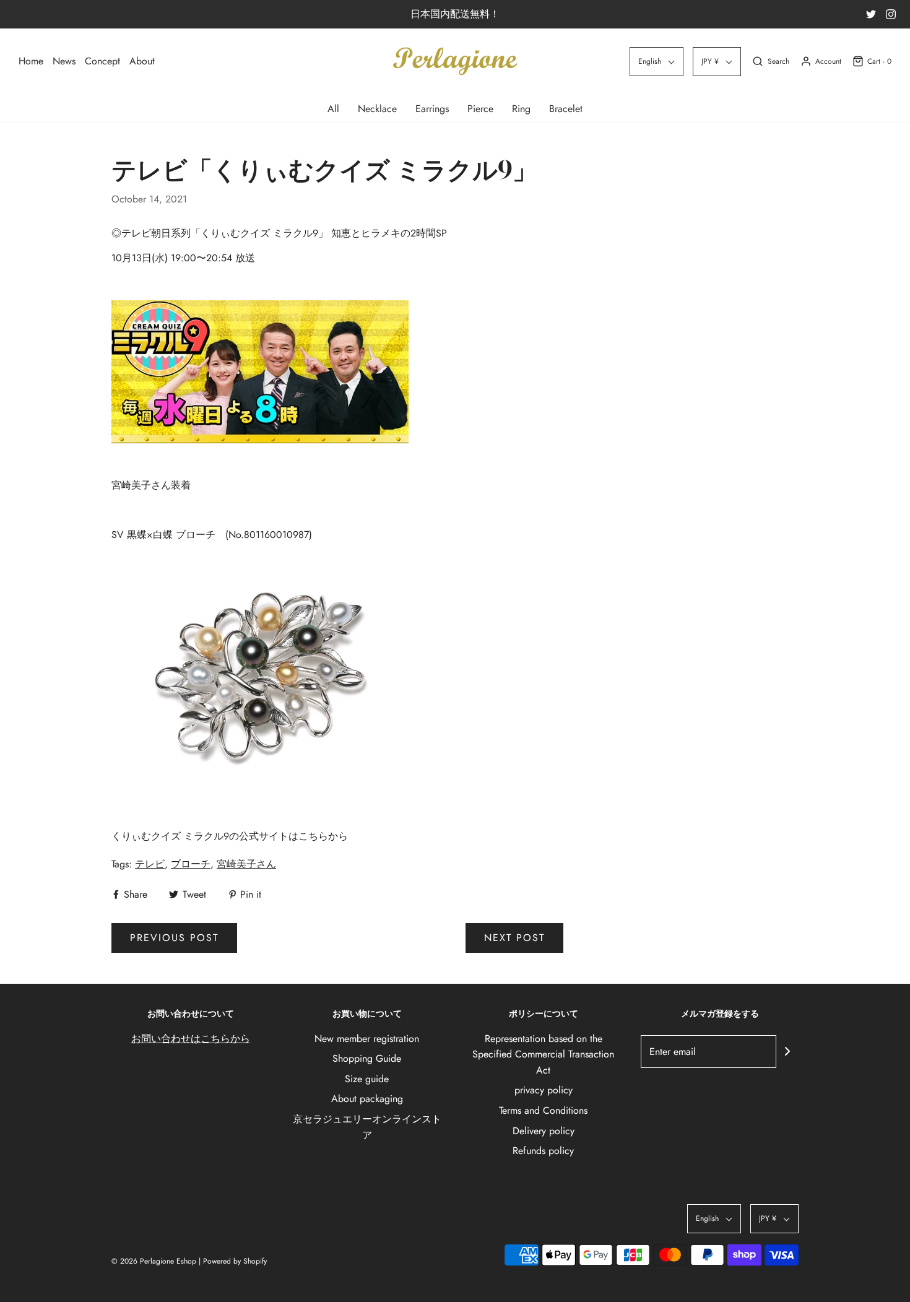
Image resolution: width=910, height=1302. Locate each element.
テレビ (150, 864)
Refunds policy (543, 1151)
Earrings (432, 109)
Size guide (367, 1079)
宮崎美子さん (246, 864)
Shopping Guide (366, 1058)
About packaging (367, 1099)
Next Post (514, 938)
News (64, 61)
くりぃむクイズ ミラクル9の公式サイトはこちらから (229, 836)
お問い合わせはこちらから (190, 1038)
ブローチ (190, 864)
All (333, 109)
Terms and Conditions (543, 1110)
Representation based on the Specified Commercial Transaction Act (543, 1054)
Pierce (480, 109)
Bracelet (566, 109)
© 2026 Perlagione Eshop (153, 1261)
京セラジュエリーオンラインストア (367, 1127)
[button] (656, 61)
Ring (521, 109)
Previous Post (174, 938)
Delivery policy (543, 1131)
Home (31, 61)
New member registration (366, 1038)
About (142, 61)
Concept (102, 61)
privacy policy (543, 1090)
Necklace (377, 109)
